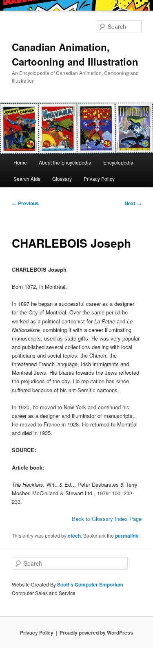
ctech (74, 535)
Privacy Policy (99, 178)
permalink (126, 535)
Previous (25, 203)
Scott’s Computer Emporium (90, 584)
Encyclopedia (118, 162)
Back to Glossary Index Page (107, 519)
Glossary (62, 178)
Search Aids (26, 178)
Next (133, 203)
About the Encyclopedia (65, 162)
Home (20, 162)
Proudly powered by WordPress (96, 632)
